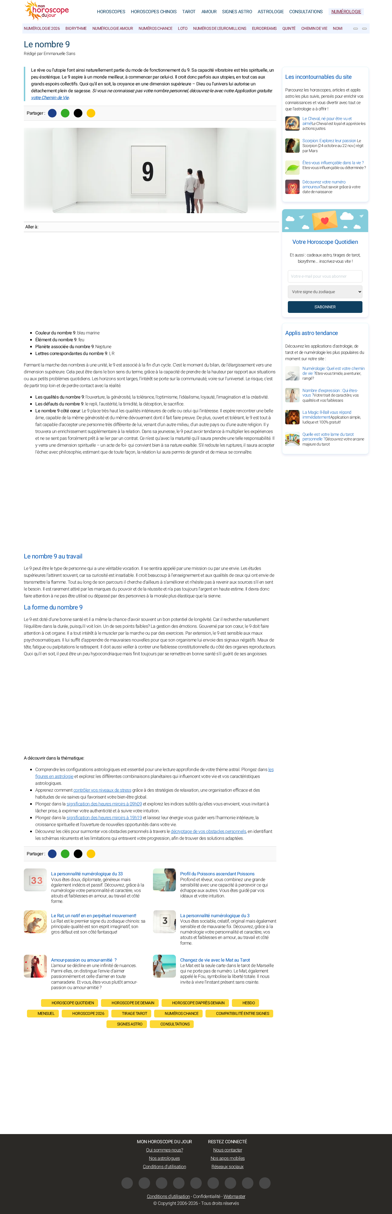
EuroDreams (264, 29)
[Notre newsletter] (355, 29)
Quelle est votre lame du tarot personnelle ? (333, 439)
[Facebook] (52, 113)
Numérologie (346, 11)
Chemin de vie (314, 29)
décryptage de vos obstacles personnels (208, 831)
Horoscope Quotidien (73, 1003)
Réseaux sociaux (227, 1166)
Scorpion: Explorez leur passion (332, 146)
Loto (182, 29)
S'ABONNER (325, 307)
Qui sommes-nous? (164, 1150)
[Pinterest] (213, 1183)
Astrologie (271, 11)
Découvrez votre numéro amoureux (331, 187)
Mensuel (46, 1014)
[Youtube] (178, 1183)
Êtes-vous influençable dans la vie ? (334, 165)
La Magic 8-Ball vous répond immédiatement (331, 417)
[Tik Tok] (196, 1183)
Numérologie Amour (112, 29)
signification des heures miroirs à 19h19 (104, 817)
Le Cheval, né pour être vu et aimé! (333, 123)
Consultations (306, 11)
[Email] (91, 113)
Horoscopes (111, 11)
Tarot (189, 11)
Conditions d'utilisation (164, 1166)
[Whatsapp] (65, 113)
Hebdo (248, 1003)
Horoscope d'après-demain (198, 1003)
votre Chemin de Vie (50, 97)
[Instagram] (144, 1183)
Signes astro (130, 1024)
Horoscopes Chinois (153, 11)
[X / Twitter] (230, 1183)
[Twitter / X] (78, 113)
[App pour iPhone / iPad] (247, 1183)
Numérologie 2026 (42, 29)
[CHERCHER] (364, 29)
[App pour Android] (264, 1183)
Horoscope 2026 (88, 1014)
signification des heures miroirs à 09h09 (104, 804)
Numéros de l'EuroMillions (219, 29)
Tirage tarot (134, 1014)
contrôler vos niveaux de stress (102, 790)
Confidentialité (206, 1196)
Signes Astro (237, 11)
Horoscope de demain (133, 1003)
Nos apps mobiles (228, 1158)
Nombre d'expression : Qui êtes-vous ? (330, 395)
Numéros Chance (155, 29)
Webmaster (234, 1196)
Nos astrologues (164, 1158)
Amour (209, 11)
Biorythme (76, 29)
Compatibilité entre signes (242, 1014)
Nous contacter (227, 1150)
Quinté (289, 29)
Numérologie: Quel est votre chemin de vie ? (333, 373)
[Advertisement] (150, 281)
